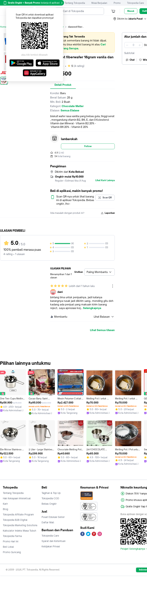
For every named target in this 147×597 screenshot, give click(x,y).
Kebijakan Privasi (51, 546)
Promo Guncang (12, 552)
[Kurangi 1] (127, 45)
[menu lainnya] (112, 286)
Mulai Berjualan (99, 3)
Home (3, 26)
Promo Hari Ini (10, 541)
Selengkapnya (92, 308)
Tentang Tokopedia (75, 3)
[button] (130, 19)
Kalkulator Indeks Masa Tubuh (19, 530)
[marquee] (82, 42)
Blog (5, 509)
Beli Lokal (8, 546)
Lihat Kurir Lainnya (105, 180)
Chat (132, 59)
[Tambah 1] (139, 45)
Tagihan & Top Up (51, 493)
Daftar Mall (48, 522)
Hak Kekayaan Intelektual (17, 498)
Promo (117, 3)
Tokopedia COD (50, 498)
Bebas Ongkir (49, 503)
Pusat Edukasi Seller (53, 517)
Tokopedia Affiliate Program (18, 514)
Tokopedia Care (135, 3)
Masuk (130, 11)
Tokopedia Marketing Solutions (20, 525)
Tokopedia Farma (12, 536)
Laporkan (110, 213)
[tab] (63, 85)
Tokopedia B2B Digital (15, 519)
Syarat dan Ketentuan (53, 541)
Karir (5, 503)
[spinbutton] (133, 45)
